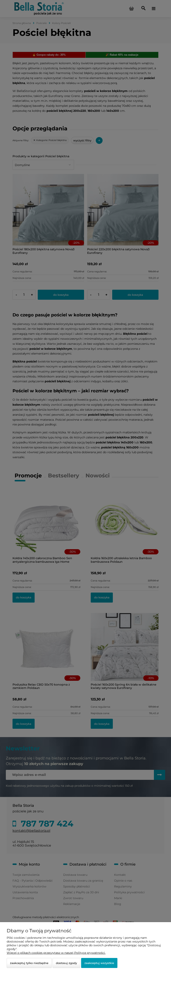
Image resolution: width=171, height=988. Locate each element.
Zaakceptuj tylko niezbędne (29, 963)
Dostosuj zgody (66, 963)
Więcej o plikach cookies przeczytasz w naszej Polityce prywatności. (56, 953)
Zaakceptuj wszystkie (99, 963)
